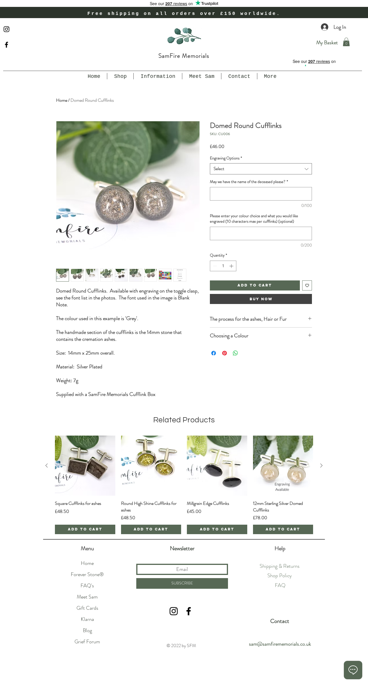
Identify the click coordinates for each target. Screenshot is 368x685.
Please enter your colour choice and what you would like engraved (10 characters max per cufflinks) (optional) (254, 218)
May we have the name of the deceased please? (249, 181)
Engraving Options (226, 158)
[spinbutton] (223, 266)
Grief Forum (87, 641)
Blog (87, 630)
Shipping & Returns (280, 566)
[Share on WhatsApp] (235, 353)
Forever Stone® (87, 574)
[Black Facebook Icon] (6, 45)
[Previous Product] (46, 465)
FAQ (280, 585)
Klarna (87, 619)
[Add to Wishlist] (307, 285)
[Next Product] (321, 465)
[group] (184, 484)
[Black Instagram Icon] (6, 29)
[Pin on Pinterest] (224, 353)
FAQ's (87, 585)
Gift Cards (87, 608)
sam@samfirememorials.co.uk (280, 644)
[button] (346, 42)
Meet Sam (87, 597)
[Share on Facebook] (213, 353)
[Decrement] (214, 266)
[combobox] (261, 168)
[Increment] (231, 266)
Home (61, 100)
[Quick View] (85, 466)
